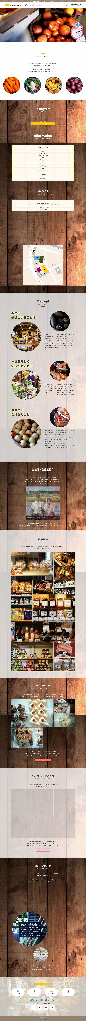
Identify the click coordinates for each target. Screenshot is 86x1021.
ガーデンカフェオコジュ (31, 882)
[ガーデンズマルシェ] (16, 5)
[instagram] (43, 1017)
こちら (46, 112)
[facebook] (41, 1017)
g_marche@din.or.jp (43, 170)
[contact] (44, 1017)
